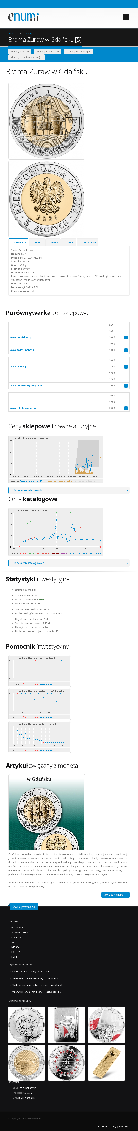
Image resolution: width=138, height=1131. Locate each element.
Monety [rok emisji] (77, 51)
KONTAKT (123, 1126)
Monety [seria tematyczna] (26, 57)
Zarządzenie (88, 242)
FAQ (114, 1126)
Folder (69, 242)
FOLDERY (15, 952)
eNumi (12, 33)
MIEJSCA (15, 947)
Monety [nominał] (47, 51)
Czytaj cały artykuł (115, 894)
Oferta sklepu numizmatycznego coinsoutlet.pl (35, 978)
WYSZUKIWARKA (19, 932)
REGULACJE (103, 1126)
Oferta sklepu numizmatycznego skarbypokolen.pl (37, 985)
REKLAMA (16, 937)
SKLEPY (15, 942)
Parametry (19, 242)
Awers (54, 242)
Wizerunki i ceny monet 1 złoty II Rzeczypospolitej (36, 991)
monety (28, 33)
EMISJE (14, 956)
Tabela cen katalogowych (28, 563)
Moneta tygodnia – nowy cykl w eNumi (30, 971)
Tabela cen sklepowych (27, 490)
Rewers (38, 242)
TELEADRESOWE (28, 1088)
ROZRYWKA (17, 927)
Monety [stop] (19, 51)
